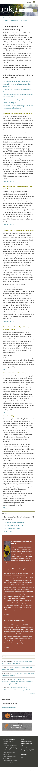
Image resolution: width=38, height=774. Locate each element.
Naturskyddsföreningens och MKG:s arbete (16, 20)
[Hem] (9, 10)
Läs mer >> (6, 614)
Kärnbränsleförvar (7, 18)
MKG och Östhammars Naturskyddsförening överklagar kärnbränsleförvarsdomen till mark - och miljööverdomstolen (17, 682)
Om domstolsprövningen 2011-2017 (15, 525)
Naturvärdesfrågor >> (10, 103)
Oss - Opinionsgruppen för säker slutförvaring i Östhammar (10, 760)
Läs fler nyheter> (31, 693)
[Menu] (34, 2)
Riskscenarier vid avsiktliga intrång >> (15, 100)
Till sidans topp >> (8, 181)
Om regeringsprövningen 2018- (14, 522)
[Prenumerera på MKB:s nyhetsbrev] (17, 726)
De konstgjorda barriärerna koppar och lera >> (18, 81)
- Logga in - (32, 770)
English (29, 2)
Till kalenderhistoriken (9, 707)
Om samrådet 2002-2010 (12, 528)
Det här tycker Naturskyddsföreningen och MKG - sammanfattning (18, 518)
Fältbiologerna (10, 741)
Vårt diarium (8, 531)
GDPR (22, 757)
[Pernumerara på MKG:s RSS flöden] (17, 715)
